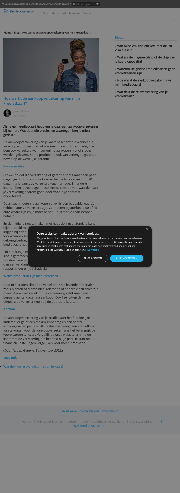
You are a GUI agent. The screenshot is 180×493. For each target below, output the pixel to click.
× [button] (147, 229)
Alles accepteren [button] (127, 258)
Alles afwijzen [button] (93, 258)
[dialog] (90, 246)
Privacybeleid (92, 249)
